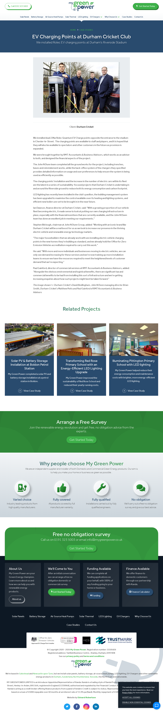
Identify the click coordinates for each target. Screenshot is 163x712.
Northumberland (81, 676)
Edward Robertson (87, 697)
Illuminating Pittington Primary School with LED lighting (133, 362)
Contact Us (138, 17)
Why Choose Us (111, 17)
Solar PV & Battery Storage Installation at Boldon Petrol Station (29, 364)
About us (16, 599)
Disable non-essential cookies (136, 702)
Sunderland (67, 676)
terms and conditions (94, 656)
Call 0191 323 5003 (19, 6)
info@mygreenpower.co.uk (104, 539)
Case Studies (127, 17)
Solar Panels (24, 17)
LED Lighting (83, 17)
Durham (57, 676)
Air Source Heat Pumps (54, 17)
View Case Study (32, 390)
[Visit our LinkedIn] (96, 706)
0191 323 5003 (64, 539)
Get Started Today (147, 6)
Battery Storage (37, 17)
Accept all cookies (131, 697)
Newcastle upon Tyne (43, 673)
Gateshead (24, 673)
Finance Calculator (140, 591)
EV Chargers (95, 17)
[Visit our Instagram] (86, 706)
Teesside (94, 676)
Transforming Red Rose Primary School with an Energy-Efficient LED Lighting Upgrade (81, 366)
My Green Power (78, 649)
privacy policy (73, 656)
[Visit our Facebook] (76, 706)
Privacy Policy (127, 693)
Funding (96, 595)
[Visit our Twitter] (67, 706)
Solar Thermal (70, 17)
